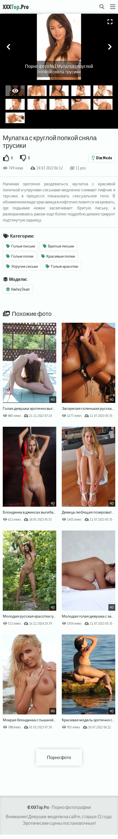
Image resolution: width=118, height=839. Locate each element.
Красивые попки (60, 256)
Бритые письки (61, 246)
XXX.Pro (16, 6)
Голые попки (22, 256)
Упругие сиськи (24, 266)
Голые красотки (64, 266)
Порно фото (59, 757)
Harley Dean (20, 289)
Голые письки (23, 246)
